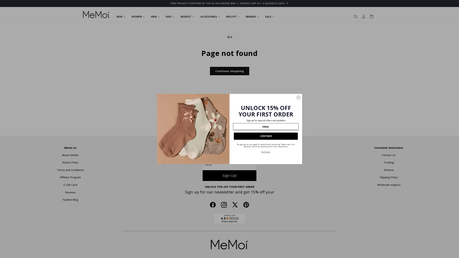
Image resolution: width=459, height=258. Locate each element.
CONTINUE (266, 136)
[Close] (298, 97)
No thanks (265, 152)
